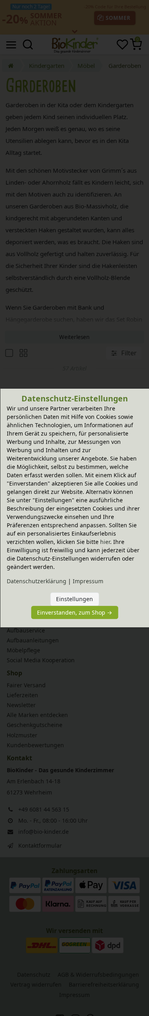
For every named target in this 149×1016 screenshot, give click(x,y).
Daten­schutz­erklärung (36, 581)
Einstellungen (74, 599)
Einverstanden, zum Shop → (74, 612)
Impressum (88, 581)
